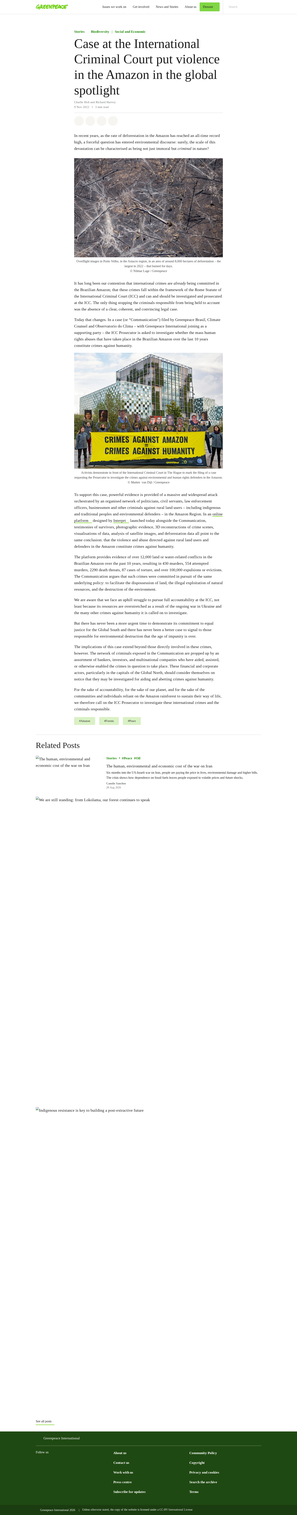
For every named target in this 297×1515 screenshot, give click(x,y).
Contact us (121, 1463)
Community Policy (203, 1453)
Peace (128, 758)
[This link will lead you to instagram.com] (38, 1462)
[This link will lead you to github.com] (110, 1462)
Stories (79, 32)
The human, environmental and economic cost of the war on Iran (159, 766)
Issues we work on (114, 6)
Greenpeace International (62, 1438)
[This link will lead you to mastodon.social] (78, 1462)
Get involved (141, 6)
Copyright (197, 1463)
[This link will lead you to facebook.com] (54, 1462)
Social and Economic (130, 32)
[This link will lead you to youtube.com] (94, 1462)
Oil (138, 758)
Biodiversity (100, 32)
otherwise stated (100, 1509)
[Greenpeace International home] (50, 7)
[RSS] (102, 1462)
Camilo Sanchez (116, 783)
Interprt (119, 520)
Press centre (122, 1482)
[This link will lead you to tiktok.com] (62, 1462)
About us (190, 6)
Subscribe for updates (129, 1492)
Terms (194, 1492)
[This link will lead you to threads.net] (46, 1462)
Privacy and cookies (204, 1472)
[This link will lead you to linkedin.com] (86, 1462)
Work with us (123, 1472)
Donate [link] (208, 7)
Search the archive (203, 1482)
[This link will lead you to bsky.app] (70, 1462)
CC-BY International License (176, 1509)
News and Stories (167, 6)
